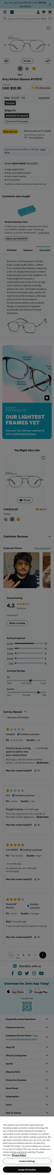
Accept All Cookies (27, 1169)
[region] (27, 1145)
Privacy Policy (19, 1155)
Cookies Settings (27, 1161)
